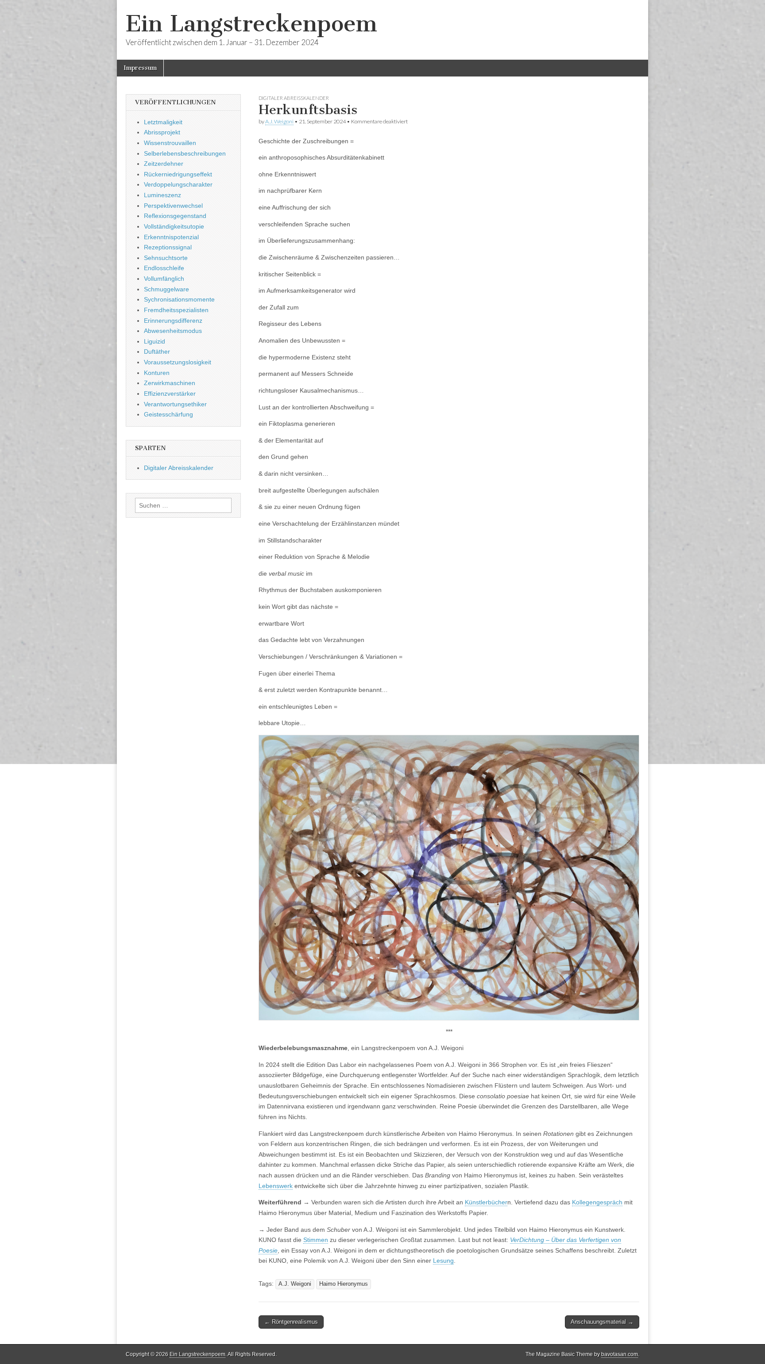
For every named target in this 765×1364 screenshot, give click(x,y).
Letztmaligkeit (163, 122)
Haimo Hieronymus (343, 1284)
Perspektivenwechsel (173, 205)
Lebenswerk (276, 1185)
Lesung (443, 1260)
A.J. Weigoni (279, 121)
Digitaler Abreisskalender (294, 98)
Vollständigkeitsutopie (174, 226)
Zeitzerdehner (163, 163)
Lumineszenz (162, 195)
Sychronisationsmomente (179, 299)
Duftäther (157, 351)
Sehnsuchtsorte (166, 257)
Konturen (157, 372)
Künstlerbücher (486, 1202)
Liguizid (154, 341)
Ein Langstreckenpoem (251, 23)
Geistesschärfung (168, 414)
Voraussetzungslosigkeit (177, 362)
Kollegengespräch (597, 1202)
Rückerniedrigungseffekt (178, 174)
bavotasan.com (619, 1354)
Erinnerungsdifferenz (173, 320)
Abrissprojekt (162, 132)
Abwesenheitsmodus (173, 330)
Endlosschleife (164, 267)
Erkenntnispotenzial (171, 237)
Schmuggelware (166, 289)
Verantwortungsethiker (175, 404)
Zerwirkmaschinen (169, 382)
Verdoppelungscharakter (178, 184)
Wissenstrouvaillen (170, 142)
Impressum (140, 68)
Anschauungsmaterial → (602, 1321)
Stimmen (315, 1239)
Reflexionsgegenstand (175, 215)
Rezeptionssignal (168, 247)
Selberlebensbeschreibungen (185, 153)
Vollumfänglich (164, 278)
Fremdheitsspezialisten (176, 309)
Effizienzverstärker (170, 393)
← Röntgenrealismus (291, 1321)
